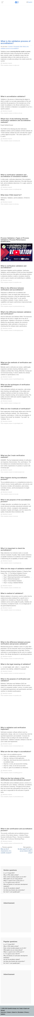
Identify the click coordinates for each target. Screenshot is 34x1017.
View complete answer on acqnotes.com (11, 282)
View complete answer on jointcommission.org (12, 306)
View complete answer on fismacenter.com (11, 843)
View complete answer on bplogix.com (10, 403)
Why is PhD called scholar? (11, 875)
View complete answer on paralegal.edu (11, 563)
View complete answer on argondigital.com (12, 423)
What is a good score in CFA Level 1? (13, 880)
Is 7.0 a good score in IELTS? (11, 882)
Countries (10, 46)
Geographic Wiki (18, 46)
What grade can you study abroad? (13, 878)
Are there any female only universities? (14, 890)
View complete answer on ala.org (9, 516)
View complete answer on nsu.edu (9, 494)
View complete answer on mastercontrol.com (12, 658)
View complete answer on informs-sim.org (11, 113)
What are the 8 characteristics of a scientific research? (6, 851)
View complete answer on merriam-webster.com (13, 673)
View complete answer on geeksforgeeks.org (12, 379)
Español (30, 2)
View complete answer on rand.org (10, 204)
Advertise (3, 1012)
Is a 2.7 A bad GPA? (9, 873)
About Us (14, 1012)
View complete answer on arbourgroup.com (12, 330)
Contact (9, 1012)
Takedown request (7, 63)
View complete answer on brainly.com (10, 140)
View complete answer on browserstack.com (12, 746)
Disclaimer (21, 1012)
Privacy (26, 1012)
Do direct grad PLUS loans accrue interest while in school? (25, 851)
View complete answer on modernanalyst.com (12, 472)
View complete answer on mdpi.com (10, 65)
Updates (3, 1014)
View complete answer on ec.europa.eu (11, 610)
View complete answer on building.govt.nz (11, 772)
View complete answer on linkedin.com (11, 587)
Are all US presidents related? (11, 888)
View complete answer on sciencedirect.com (12, 796)
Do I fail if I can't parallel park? (11, 892)
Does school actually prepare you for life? (14, 877)
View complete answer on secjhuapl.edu (11, 189)
